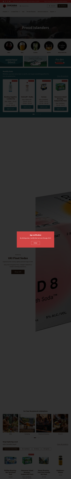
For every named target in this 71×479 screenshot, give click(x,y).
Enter (35, 243)
